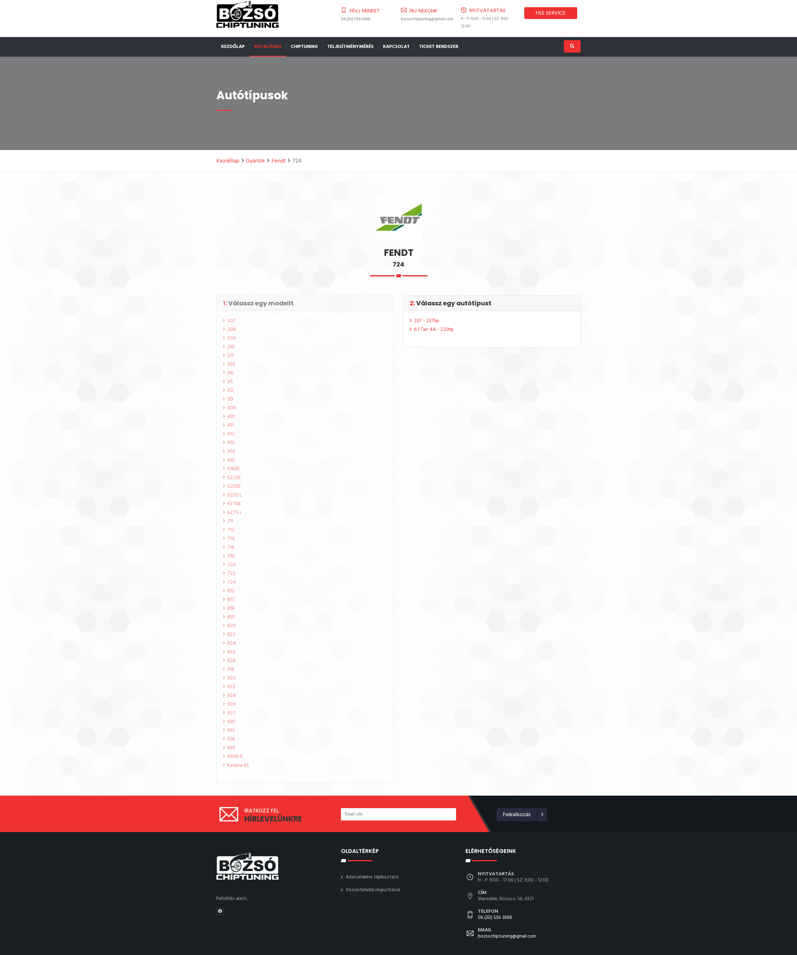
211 (230, 356)
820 (231, 626)
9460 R (235, 757)
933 (230, 731)
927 (231, 713)
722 (231, 574)
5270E (234, 504)
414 (231, 452)
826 (231, 652)
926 (231, 704)
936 (231, 739)
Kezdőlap (233, 46)
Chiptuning (304, 46)
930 (231, 722)
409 (231, 408)
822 (231, 635)
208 (231, 330)
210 (230, 347)
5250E (234, 486)
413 (230, 443)
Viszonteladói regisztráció (373, 890)
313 (230, 399)
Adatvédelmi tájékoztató (372, 877)
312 (230, 391)
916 (230, 670)
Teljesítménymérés (350, 46)
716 (230, 547)
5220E (234, 478)
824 (231, 643)
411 (230, 425)
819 (230, 617)
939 (231, 748)
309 (231, 364)
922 (231, 687)
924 (231, 696)
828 (231, 661)
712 (230, 530)
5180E (233, 469)
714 (231, 539)
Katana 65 (238, 765)
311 (230, 382)
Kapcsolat (396, 46)
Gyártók (255, 161)
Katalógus (267, 46)
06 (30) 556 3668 (355, 19)
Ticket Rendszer (438, 46)
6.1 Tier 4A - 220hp (434, 330)
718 (230, 556)
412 (231, 434)
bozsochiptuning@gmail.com (427, 19)
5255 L (234, 495)
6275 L (234, 513)
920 (231, 678)
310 (230, 373)
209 (231, 338)
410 (231, 417)
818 (230, 609)
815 (230, 591)
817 (230, 600)
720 (231, 565)
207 (231, 321)
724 (231, 582)
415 (231, 460)
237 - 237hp (426, 321)
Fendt (278, 161)
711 (230, 521)
